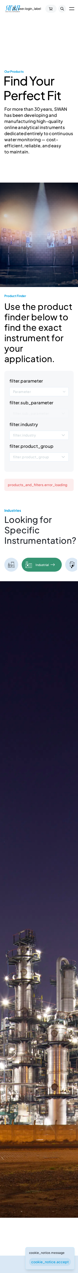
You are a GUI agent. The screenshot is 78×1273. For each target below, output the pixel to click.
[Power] (11, 565)
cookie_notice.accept (50, 1262)
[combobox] (39, 391)
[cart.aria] (51, 9)
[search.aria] (62, 9)
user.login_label (29, 8)
